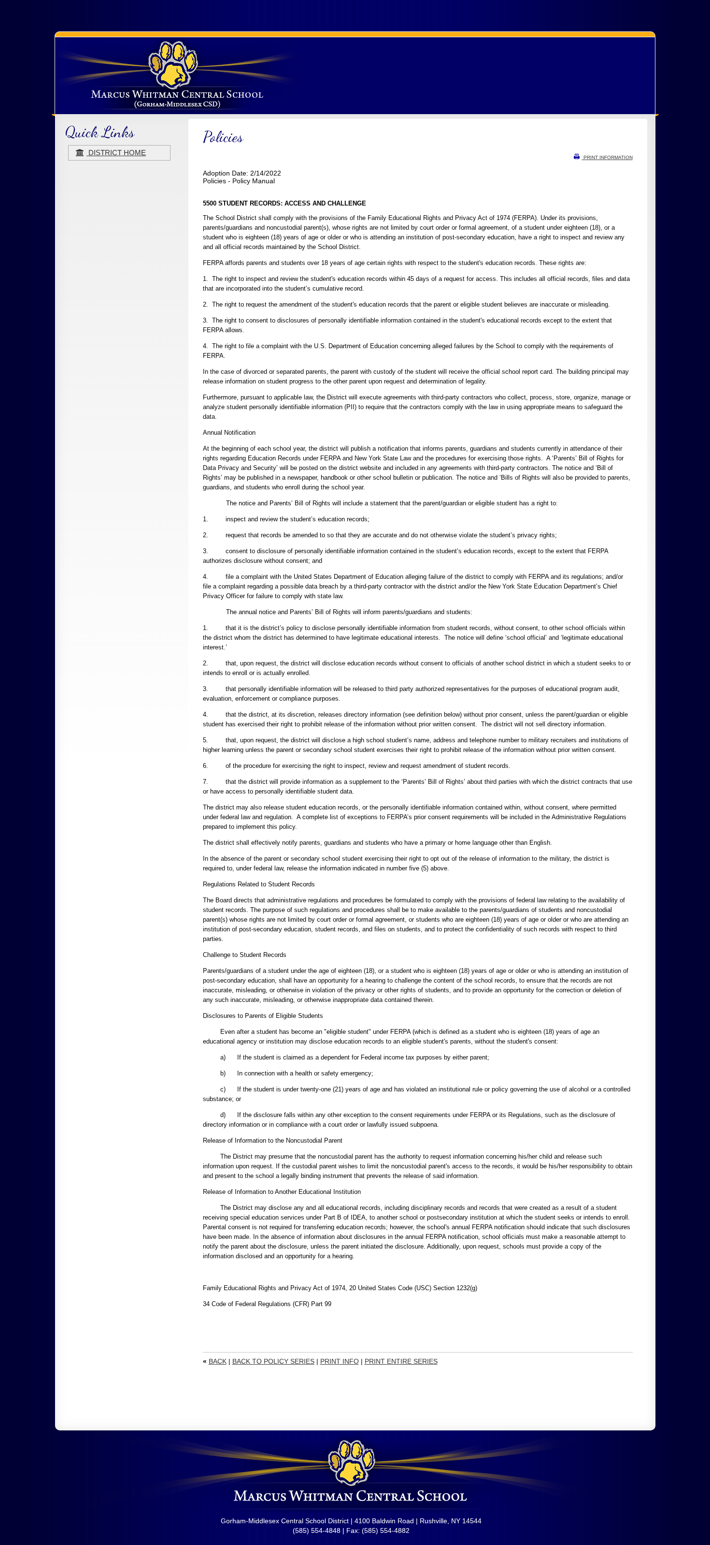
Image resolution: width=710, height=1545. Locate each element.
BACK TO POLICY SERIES (273, 1361)
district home (116, 152)
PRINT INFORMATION (607, 157)
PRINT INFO (339, 1361)
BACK (218, 1361)
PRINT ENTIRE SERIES (401, 1361)
